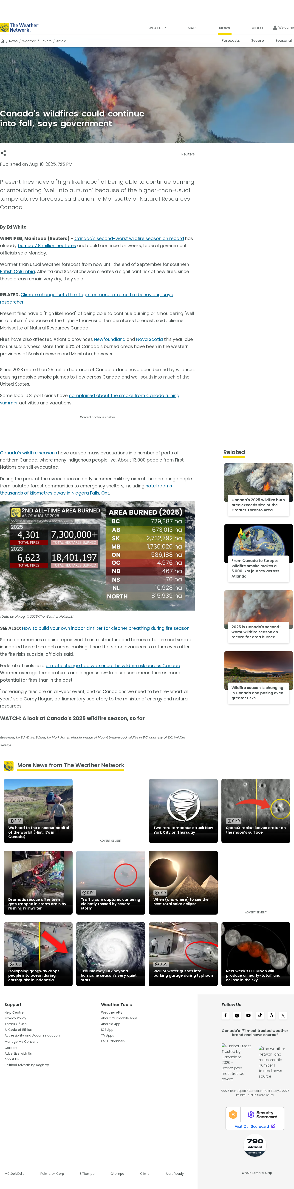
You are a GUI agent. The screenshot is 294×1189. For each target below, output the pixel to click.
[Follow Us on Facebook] (225, 1016)
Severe (46, 41)
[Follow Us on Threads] (271, 1016)
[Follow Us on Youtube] (248, 1016)
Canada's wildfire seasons (28, 453)
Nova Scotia (149, 339)
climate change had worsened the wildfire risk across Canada (113, 666)
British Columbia (17, 271)
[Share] (3, 153)
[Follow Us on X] (283, 1016)
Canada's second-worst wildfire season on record (129, 238)
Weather (29, 41)
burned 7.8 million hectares (47, 246)
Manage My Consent (21, 1042)
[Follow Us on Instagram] (237, 1016)
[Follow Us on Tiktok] (260, 1016)
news (13, 41)
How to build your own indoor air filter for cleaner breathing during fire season (105, 628)
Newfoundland (109, 339)
